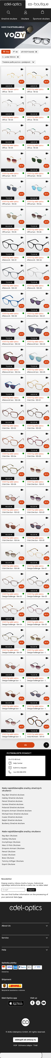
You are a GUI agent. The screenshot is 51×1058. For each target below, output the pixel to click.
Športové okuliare (41, 19)
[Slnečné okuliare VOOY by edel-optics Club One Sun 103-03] (38, 496)
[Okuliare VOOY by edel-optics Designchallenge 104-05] (38, 608)
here (20, 897)
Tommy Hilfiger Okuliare (13, 861)
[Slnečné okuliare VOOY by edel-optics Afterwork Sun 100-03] (38, 328)
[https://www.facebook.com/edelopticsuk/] (32, 1003)
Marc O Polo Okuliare (11, 845)
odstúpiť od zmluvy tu (25, 1040)
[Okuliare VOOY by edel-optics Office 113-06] (38, 131)
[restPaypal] (22, 967)
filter (7, 52)
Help (4, 950)
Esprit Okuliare (8, 864)
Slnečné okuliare (9, 19)
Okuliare (25, 19)
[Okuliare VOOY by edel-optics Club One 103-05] (38, 440)
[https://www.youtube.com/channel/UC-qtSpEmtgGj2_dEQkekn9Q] (43, 1003)
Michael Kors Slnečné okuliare (15, 814)
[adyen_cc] (4, 967)
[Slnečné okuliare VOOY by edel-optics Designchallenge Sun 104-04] (13, 692)
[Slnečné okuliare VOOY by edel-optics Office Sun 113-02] (38, 160)
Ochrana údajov (25, 1045)
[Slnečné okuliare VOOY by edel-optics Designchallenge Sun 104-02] (13, 664)
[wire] (37, 967)
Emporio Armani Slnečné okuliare (17, 811)
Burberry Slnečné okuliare (13, 823)
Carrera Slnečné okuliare (12, 804)
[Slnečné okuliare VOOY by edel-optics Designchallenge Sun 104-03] (38, 664)
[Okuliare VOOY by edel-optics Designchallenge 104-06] (13, 636)
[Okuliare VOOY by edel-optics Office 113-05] (13, 131)
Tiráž (35, 1045)
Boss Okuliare (8, 858)
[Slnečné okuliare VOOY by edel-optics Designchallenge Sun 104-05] (38, 692)
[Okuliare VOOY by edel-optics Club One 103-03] (38, 412)
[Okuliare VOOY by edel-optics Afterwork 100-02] (38, 244)
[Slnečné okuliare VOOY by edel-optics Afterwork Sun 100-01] (38, 300)
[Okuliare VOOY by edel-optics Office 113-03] (13, 103)
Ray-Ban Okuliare (9, 836)
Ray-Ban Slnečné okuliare (13, 795)
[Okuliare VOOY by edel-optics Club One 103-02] (13, 412)
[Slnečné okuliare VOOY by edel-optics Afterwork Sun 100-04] (13, 356)
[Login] (25, 12)
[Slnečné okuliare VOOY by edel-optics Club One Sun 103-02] (13, 496)
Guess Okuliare (8, 855)
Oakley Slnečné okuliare (12, 798)
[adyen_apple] (29, 967)
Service (5, 938)
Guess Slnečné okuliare (12, 817)
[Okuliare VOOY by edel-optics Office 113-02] (38, 75)
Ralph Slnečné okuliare (12, 820)
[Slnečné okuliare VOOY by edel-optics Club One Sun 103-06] (13, 552)
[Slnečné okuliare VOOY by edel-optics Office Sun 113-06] (38, 216)
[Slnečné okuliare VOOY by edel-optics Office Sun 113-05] (13, 216)
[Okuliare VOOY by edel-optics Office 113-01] (13, 75)
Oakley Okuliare (9, 839)
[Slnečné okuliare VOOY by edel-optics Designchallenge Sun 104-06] (13, 720)
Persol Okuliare (8, 851)
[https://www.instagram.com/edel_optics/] (38, 1003)
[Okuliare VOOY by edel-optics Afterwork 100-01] (13, 244)
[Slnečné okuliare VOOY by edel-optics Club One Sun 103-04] (13, 524)
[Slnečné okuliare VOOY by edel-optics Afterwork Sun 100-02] (13, 328)
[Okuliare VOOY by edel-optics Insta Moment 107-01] (38, 720)
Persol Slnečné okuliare (12, 801)
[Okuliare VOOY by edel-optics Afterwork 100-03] (13, 272)
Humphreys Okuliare (11, 842)
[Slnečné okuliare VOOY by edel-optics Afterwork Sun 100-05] (38, 356)
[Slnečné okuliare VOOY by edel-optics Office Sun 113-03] (13, 188)
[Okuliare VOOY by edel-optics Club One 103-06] (13, 468)
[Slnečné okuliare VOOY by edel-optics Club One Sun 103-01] (38, 468)
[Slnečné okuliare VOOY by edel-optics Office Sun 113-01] (13, 160)
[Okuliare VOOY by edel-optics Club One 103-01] (38, 384)
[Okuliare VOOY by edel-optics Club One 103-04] (13, 440)
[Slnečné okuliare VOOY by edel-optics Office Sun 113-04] (38, 188)
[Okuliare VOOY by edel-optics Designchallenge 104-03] (38, 580)
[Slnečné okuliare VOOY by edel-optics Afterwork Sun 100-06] (13, 384)
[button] (13, 4)
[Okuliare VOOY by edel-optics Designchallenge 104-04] (13, 608)
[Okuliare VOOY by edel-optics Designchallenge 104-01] (38, 552)
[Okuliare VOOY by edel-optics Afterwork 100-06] (13, 300)
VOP (15, 1045)
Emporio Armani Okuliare (13, 848)
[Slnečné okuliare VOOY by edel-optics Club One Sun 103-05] (38, 524)
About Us (6, 926)
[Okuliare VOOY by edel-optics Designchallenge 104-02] (13, 580)
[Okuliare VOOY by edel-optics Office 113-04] (38, 103)
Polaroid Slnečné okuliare (13, 807)
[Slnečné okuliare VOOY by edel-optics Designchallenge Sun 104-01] (38, 636)
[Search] (8, 12)
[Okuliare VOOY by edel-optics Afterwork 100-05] (38, 272)
